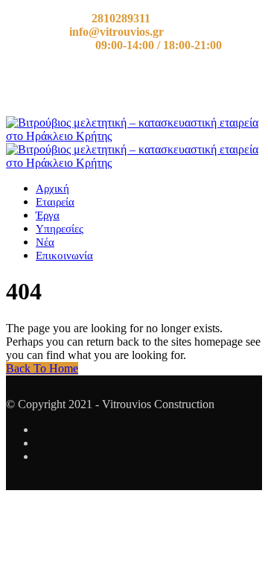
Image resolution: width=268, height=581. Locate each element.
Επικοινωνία (64, 255)
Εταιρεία (55, 202)
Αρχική (52, 188)
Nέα (45, 242)
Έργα (48, 215)
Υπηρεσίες (59, 229)
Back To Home (42, 368)
